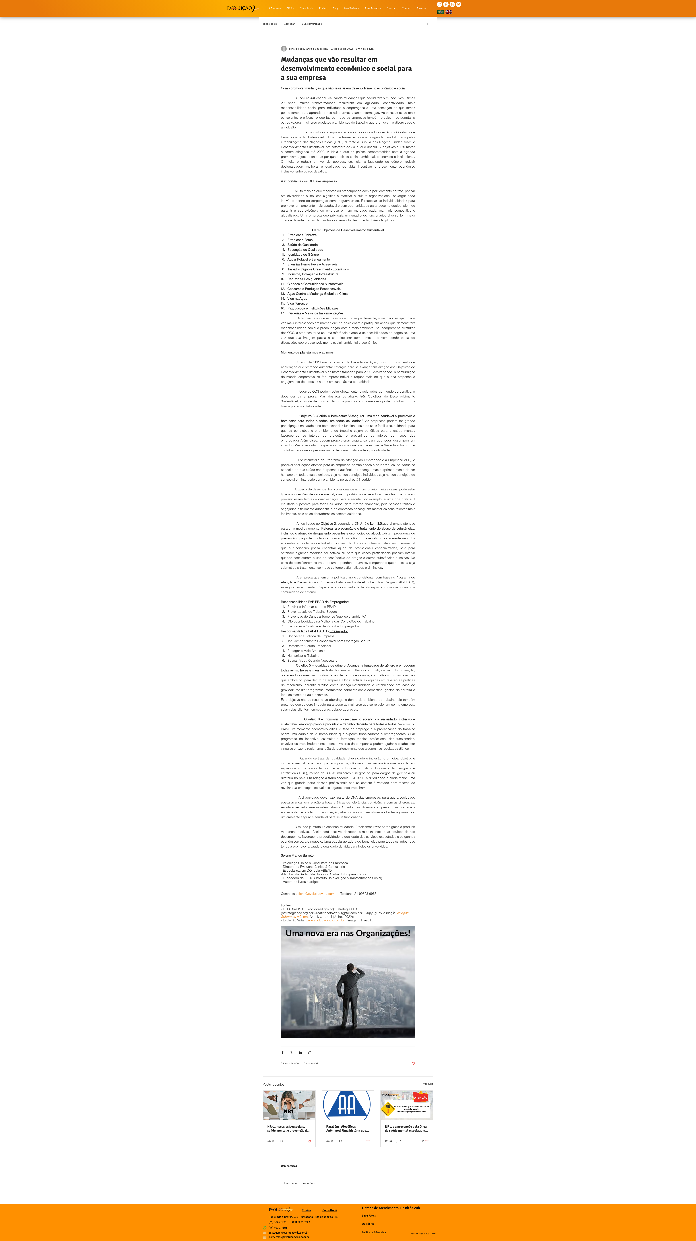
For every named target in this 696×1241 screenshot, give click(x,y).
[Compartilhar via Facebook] (282, 1052)
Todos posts (270, 23)
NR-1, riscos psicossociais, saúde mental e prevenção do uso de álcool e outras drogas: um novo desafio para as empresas (288, 1128)
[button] (428, 23)
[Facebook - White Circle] (446, 4)
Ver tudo (428, 1083)
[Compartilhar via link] (309, 1052)
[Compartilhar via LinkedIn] (300, 1052)
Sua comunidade (312, 23)
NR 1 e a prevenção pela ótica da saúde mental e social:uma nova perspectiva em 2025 (406, 1128)
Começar (289, 23)
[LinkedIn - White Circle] (452, 4)
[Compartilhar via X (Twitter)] (291, 1052)
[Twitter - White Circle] (458, 4)
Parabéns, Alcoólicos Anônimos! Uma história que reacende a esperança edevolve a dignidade (346, 1128)
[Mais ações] (413, 49)
